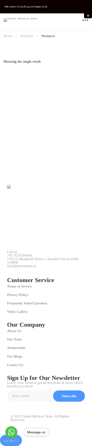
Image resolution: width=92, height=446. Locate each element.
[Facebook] (19, 269)
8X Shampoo (15, 162)
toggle (88, 15)
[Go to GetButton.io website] (11, 441)
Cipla (8, 155)
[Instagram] (41, 269)
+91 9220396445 (20, 255)
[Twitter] (9, 269)
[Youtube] (30, 269)
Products (27, 36)
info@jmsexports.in (21, 266)
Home (8, 36)
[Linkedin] (51, 269)
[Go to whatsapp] (11, 432)
